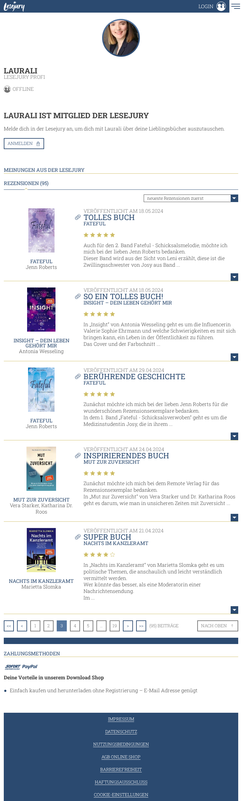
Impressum (121, 719)
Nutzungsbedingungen (121, 744)
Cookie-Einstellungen (121, 795)
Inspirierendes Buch (126, 455)
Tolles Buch (109, 217)
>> (141, 626)
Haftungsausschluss (121, 782)
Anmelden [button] (20, 143)
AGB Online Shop (121, 757)
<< (9, 626)
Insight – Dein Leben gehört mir (41, 343)
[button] (212, 6)
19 (114, 626)
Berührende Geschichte (134, 376)
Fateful (41, 261)
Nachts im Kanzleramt (41, 581)
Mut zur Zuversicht (41, 499)
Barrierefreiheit (121, 769)
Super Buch (107, 537)
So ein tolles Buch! (123, 296)
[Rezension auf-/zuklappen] (234, 277)
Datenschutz (121, 731)
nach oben (214, 626)
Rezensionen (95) (26, 183)
